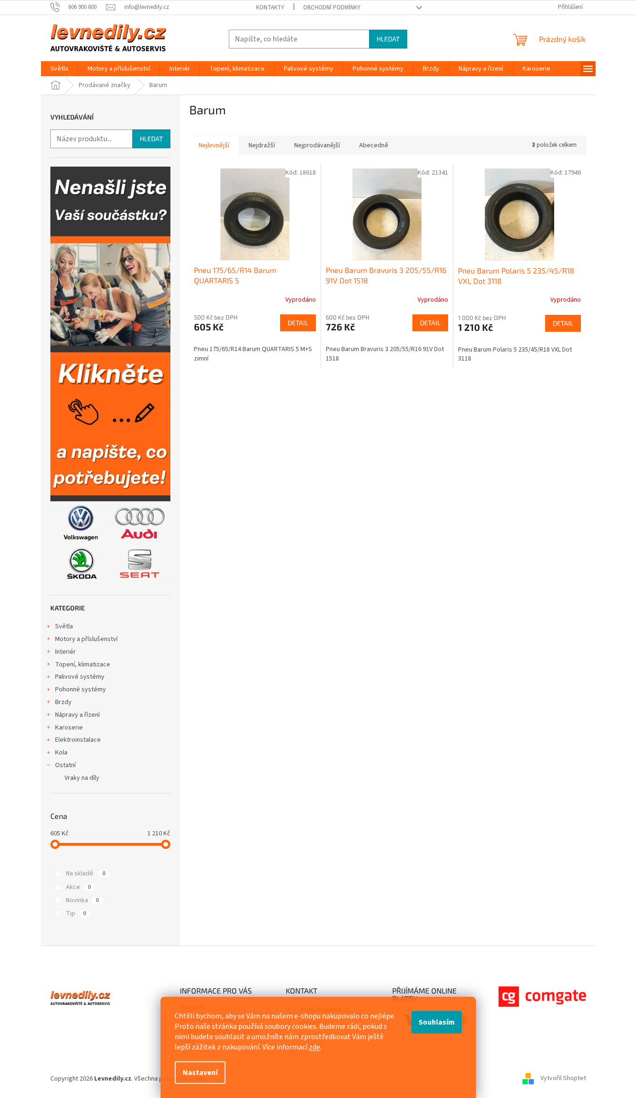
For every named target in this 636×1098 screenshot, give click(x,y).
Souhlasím (437, 1022)
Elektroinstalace (78, 740)
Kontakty (270, 7)
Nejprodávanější (317, 145)
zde (314, 1047)
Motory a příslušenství (86, 639)
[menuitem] (59, 68)
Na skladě (85, 873)
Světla (64, 626)
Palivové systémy (80, 676)
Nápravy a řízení (77, 715)
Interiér (65, 652)
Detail (298, 323)
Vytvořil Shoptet (563, 1078)
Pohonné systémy (80, 689)
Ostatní (65, 765)
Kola (61, 752)
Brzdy (63, 702)
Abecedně (373, 145)
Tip (76, 913)
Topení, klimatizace (82, 664)
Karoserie (69, 727)
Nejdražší (262, 145)
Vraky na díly (81, 778)
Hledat (388, 39)
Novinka (82, 900)
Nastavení (200, 1072)
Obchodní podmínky (332, 7)
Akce (78, 887)
